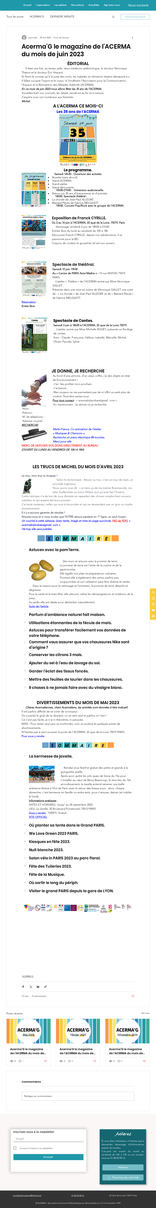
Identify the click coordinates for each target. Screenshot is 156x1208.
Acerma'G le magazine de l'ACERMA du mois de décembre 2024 (126, 1051)
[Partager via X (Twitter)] (30, 986)
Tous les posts (15, 16)
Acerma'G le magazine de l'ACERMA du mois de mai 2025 (27, 1051)
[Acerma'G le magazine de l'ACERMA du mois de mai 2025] (29, 1031)
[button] (77, 5)
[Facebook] (153, 592)
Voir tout (146, 1013)
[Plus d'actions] (132, 37)
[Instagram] (153, 604)
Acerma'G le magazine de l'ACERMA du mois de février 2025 (77, 1051)
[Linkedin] (153, 616)
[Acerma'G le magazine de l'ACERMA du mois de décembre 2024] (127, 1031)
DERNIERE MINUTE (62, 16)
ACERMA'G (37, 16)
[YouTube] (153, 610)
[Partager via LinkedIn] (38, 986)
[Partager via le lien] (45, 986)
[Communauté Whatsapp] (153, 598)
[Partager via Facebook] (23, 986)
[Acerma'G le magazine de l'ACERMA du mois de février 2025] (78, 1031)
